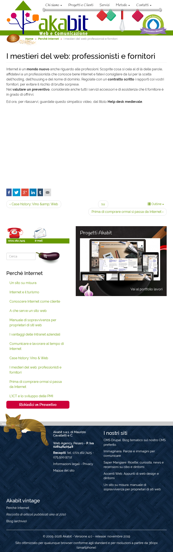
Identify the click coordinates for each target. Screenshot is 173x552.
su (103, 204)
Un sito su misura (22, 283)
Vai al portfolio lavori (146, 289)
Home (29, 38)
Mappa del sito (63, 470)
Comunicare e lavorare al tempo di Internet (36, 346)
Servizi (104, 5)
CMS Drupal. (113, 440)
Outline (156, 204)
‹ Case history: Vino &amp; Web (33, 204)
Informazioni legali (66, 464)
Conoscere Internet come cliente (34, 301)
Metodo (122, 5)
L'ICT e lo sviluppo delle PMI (31, 396)
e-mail (39, 240)
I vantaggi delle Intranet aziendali (34, 334)
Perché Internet (17, 508)
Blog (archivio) (16, 521)
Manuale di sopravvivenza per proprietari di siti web (32, 322)
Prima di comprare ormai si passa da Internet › (128, 212)
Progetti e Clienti (80, 5)
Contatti (142, 5)
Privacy (88, 464)
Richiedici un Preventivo (38, 404)
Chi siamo (52, 5)
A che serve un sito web (28, 311)
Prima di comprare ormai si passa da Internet (35, 384)
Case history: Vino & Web (28, 358)
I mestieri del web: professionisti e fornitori (35, 369)
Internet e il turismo (24, 292)
